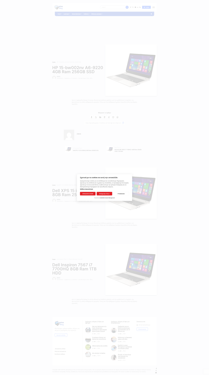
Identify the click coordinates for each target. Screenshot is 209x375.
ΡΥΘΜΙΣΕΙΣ (121, 194)
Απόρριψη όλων (104, 194)
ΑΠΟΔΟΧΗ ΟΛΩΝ (87, 194)
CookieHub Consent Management (107, 197)
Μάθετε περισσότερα (86, 189)
